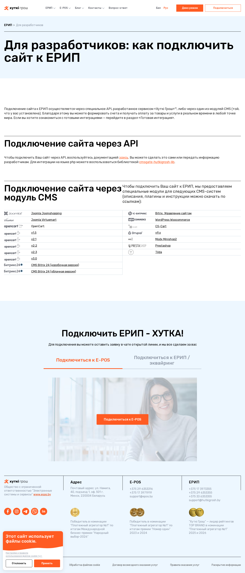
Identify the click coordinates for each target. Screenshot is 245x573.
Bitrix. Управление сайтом (173, 213)
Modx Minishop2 (166, 239)
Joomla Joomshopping (46, 213)
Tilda (158, 252)
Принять (47, 563)
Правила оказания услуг (184, 565)
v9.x (158, 232)
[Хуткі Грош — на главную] (16, 8)
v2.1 (33, 239)
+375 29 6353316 (141, 489)
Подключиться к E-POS (83, 360)
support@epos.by (141, 496)
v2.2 (34, 245)
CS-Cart (160, 226)
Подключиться (223, 8)
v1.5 (33, 232)
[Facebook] (7, 511)
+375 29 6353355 (200, 492)
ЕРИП (49, 8)
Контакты (94, 8)
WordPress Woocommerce (172, 219)
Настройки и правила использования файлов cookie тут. (24, 554)
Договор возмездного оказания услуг (135, 565)
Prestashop (163, 245)
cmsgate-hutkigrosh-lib (157, 162)
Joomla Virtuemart (43, 219)
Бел (158, 8)
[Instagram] (16, 511)
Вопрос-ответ (118, 8)
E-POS (64, 8)
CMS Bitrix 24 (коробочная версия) (55, 265)
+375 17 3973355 (200, 489)
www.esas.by (42, 494)
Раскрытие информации (226, 565)
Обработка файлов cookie (84, 565)
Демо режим (190, 8)
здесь (123, 158)
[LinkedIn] (43, 511)
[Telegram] (25, 511)
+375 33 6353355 (200, 496)
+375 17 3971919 (141, 492)
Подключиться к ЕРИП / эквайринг (162, 360)
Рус (166, 8)
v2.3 (34, 252)
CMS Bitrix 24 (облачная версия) (53, 271)
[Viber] (34, 511)
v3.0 (34, 258)
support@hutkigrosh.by (204, 500)
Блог (78, 8)
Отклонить (19, 563)
